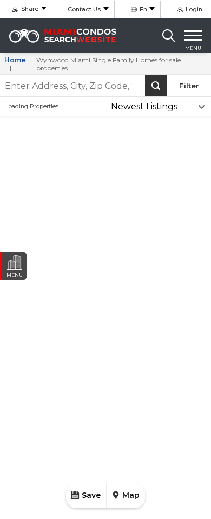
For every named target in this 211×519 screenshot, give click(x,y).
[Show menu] (193, 36)
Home (14, 60)
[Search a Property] (169, 36)
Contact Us (84, 9)
